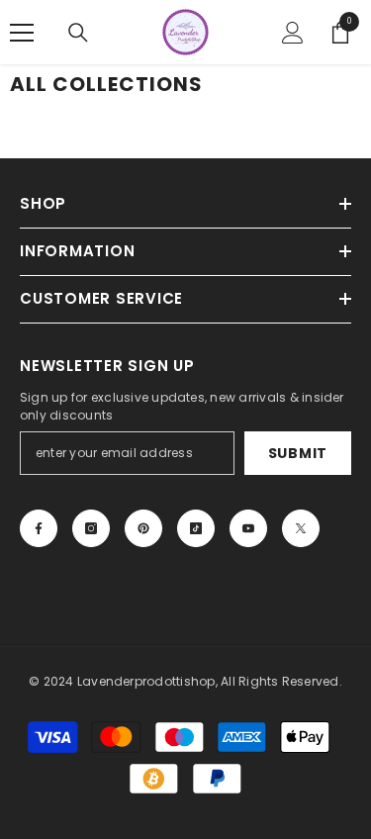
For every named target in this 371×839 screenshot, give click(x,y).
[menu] (22, 33)
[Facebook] (38, 528)
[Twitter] (301, 528)
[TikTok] (196, 528)
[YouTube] (248, 528)
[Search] (78, 33)
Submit (297, 453)
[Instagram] (91, 528)
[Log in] (293, 33)
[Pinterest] (143, 528)
